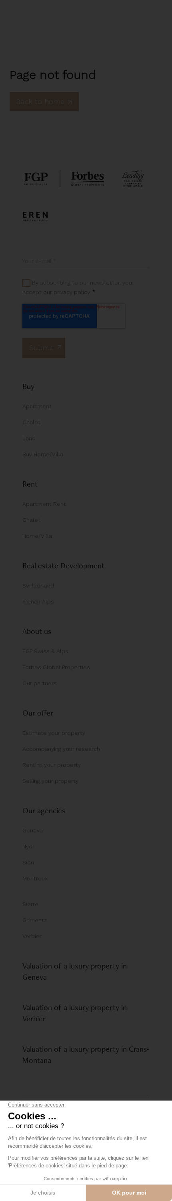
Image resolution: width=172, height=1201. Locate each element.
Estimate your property (53, 733)
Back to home (40, 101)
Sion (28, 862)
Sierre (30, 904)
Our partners (39, 683)
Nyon (29, 846)
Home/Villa (37, 536)
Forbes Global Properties (56, 667)
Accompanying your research (61, 749)
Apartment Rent (44, 504)
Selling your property (50, 781)
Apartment (37, 406)
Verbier (32, 936)
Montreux (35, 878)
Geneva (32, 830)
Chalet (31, 422)
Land (29, 438)
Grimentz (34, 920)
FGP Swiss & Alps (45, 651)
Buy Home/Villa (42, 454)
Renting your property (51, 765)
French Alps (38, 601)
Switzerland (38, 585)
